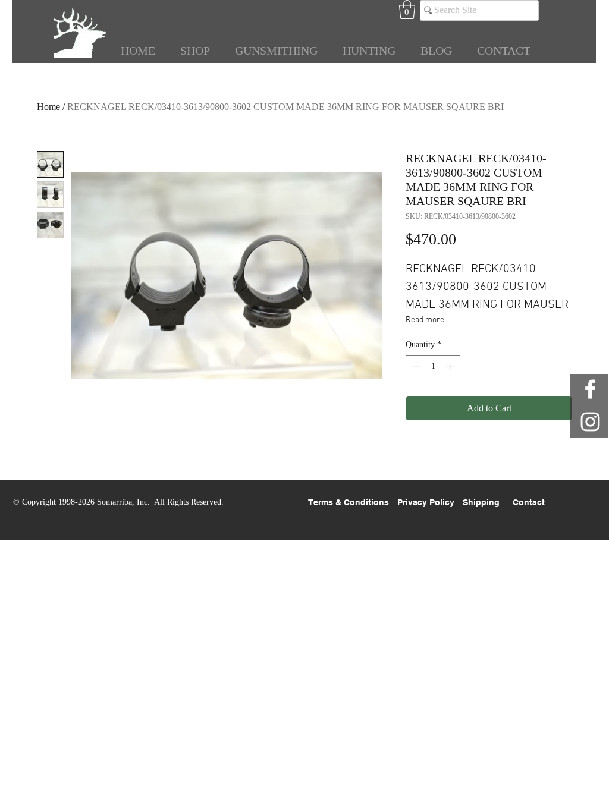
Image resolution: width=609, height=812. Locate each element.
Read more (425, 320)
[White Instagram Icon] (590, 422)
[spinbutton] (433, 366)
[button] (407, 9)
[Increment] (451, 366)
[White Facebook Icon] (590, 389)
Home (48, 107)
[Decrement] (414, 366)
